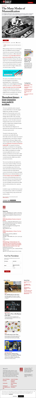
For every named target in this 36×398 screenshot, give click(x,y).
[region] (18, 394)
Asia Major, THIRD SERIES (6, 201)
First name (6, 261)
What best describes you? (16, 265)
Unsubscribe (5, 383)
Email (5, 265)
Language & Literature (8, 352)
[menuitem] (30, 2)
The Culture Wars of (28, 90)
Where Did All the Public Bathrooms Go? (28, 85)
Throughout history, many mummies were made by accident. (11, 101)
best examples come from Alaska (10, 175)
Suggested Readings (27, 57)
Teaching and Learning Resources (6, 386)
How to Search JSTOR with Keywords (28, 94)
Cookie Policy (11, 394)
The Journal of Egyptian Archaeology (16, 201)
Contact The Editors (14, 379)
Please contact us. (6, 197)
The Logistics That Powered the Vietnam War (27, 285)
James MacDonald (7, 42)
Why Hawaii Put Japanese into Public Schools (27, 288)
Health (6, 293)
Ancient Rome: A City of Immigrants (28, 87)
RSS (3, 388)
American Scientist (12, 200)
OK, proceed (20, 396)
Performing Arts (7, 312)
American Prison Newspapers (14, 386)
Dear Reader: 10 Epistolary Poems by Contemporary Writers (13, 354)
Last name (15, 261)
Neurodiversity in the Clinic (27, 92)
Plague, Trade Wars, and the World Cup (27, 60)
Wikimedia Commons (14, 38)
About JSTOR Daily (6, 379)
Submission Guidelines (13, 381)
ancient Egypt (5, 200)
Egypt (8, 200)
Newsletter (30, 2)
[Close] (34, 391)
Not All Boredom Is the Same (12, 295)
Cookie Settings (15, 396)
